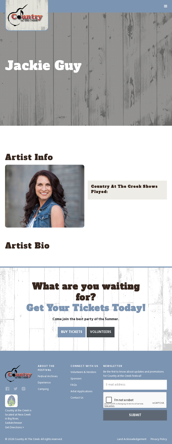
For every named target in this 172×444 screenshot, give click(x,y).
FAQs (73, 385)
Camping (43, 389)
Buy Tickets (71, 332)
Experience (44, 383)
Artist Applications (81, 391)
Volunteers (100, 332)
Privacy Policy (159, 439)
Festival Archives (47, 376)
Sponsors (75, 379)
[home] (27, 15)
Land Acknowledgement (131, 439)
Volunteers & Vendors (83, 372)
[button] (165, 6)
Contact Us (76, 398)
